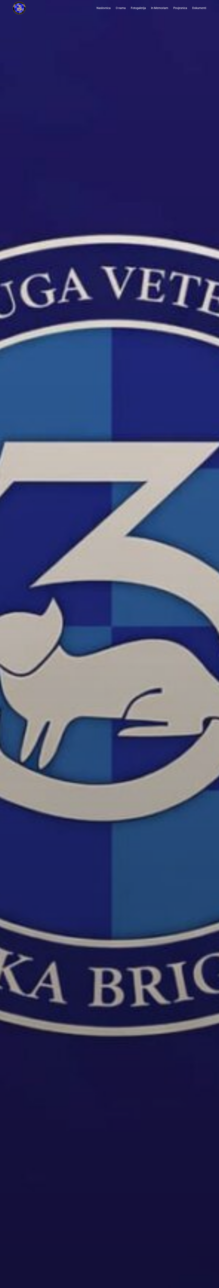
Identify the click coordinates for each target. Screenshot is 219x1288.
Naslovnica (104, 8)
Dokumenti (199, 8)
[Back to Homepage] (25, 8)
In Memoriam (159, 8)
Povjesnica (180, 8)
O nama (121, 8)
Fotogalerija (138, 8)
